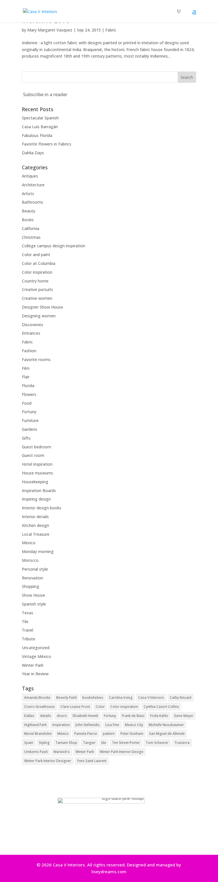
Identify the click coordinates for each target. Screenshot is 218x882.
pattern (109, 733)
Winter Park (32, 665)
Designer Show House (42, 307)
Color (100, 706)
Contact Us (107, 839)
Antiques (30, 176)
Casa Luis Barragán (40, 126)
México (63, 733)
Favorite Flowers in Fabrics (46, 144)
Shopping (30, 586)
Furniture (30, 420)
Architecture (33, 184)
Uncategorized (35, 647)
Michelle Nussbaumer (166, 724)
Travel (27, 630)
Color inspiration (37, 272)
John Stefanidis (88, 724)
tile (103, 742)
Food (27, 403)
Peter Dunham (131, 733)
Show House (33, 595)
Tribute (28, 639)
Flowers (29, 394)
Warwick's (61, 751)
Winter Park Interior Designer (47, 760)
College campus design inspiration (53, 245)
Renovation (32, 578)
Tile (25, 621)
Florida (28, 385)
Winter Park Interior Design (121, 751)
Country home (35, 281)
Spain (28, 742)
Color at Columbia (38, 263)
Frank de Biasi (133, 715)
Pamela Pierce (85, 733)
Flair (26, 376)
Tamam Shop (66, 742)
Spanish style (34, 604)
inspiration (61, 724)
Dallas (29, 715)
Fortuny (29, 411)
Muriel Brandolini (38, 733)
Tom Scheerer (157, 742)
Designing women (39, 315)
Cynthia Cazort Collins (161, 706)
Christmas (31, 237)
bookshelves (92, 697)
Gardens (29, 429)
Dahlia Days (33, 152)
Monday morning (38, 551)
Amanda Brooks (37, 697)
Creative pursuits (37, 289)
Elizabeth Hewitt (85, 715)
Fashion (29, 350)
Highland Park (35, 724)
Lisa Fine (112, 724)
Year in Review (35, 673)
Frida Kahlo (159, 715)
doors (62, 715)
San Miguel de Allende (167, 733)
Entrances (31, 333)
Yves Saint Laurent (91, 760)
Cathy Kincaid (180, 697)
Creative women (37, 298)
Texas (27, 612)
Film (26, 368)
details (45, 715)
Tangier (89, 742)
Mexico (28, 542)
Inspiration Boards (39, 490)
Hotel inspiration (37, 464)
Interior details (35, 516)
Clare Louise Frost (75, 706)
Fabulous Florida (37, 135)
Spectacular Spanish (40, 118)
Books (28, 219)
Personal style (35, 569)
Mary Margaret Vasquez (49, 30)
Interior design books (41, 507)
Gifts (26, 438)
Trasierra (182, 742)
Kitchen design (35, 525)
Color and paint (36, 254)
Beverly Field (66, 697)
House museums (37, 473)
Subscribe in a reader (45, 94)
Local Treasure (35, 534)
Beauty (28, 211)
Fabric (110, 30)
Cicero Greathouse (39, 706)
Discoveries (32, 324)
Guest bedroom (36, 447)
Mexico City (134, 724)
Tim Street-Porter (126, 742)
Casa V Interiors (151, 697)
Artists (28, 193)
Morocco (30, 560)
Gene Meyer (183, 715)
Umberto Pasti (36, 751)
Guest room (33, 455)
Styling (44, 742)
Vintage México (36, 656)
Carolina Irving (121, 697)
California (30, 228)
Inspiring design (36, 499)
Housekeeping (35, 481)
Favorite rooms (36, 359)
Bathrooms (32, 202)
